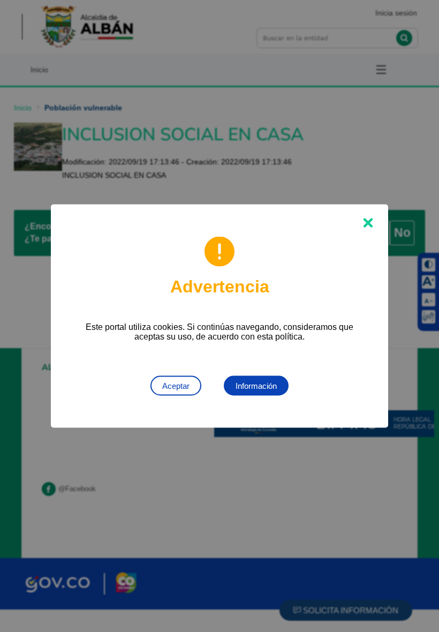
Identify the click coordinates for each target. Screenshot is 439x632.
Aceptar (176, 385)
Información (256, 385)
